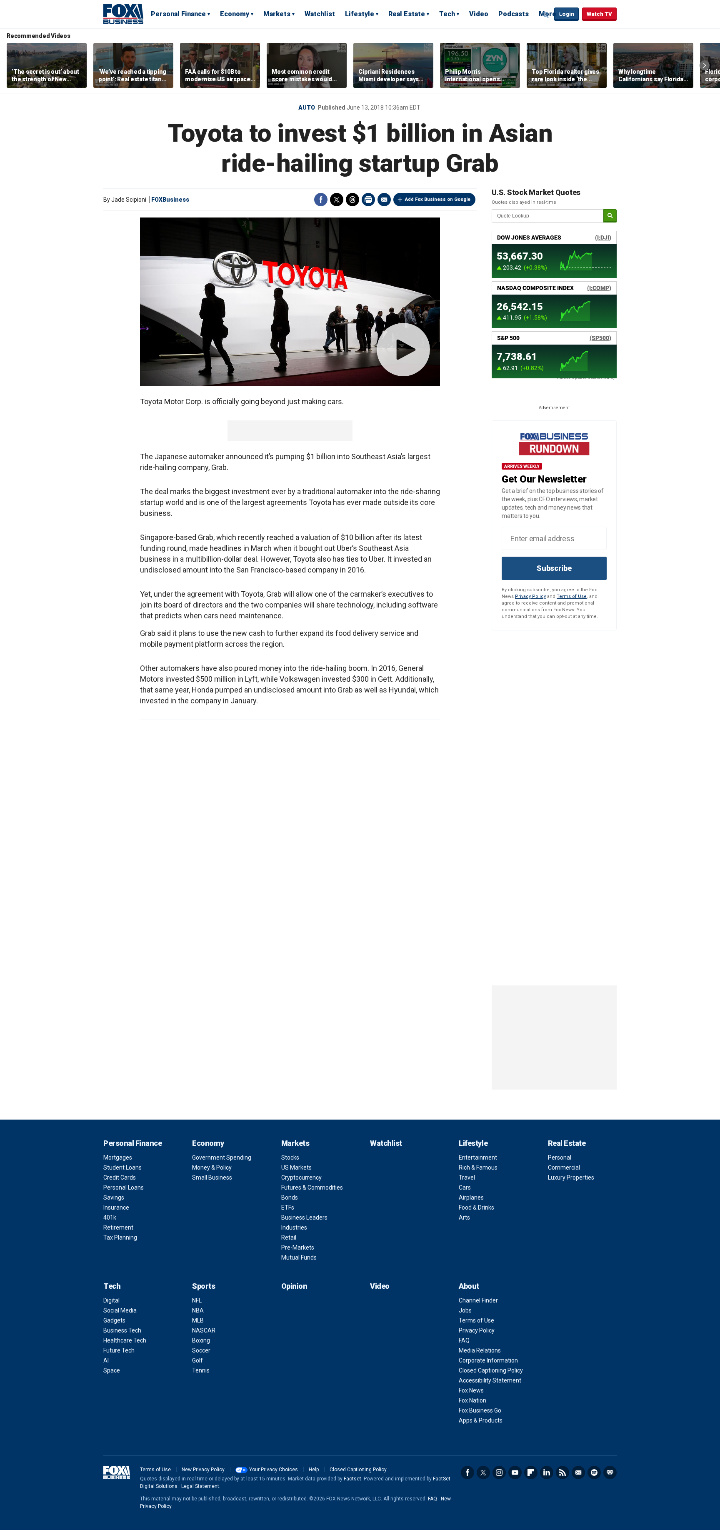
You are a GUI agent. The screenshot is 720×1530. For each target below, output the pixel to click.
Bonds (289, 1197)
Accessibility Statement (490, 1380)
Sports (203, 1286)
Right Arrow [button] (705, 65)
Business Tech (122, 1330)
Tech (447, 14)
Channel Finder (478, 1300)
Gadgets (114, 1320)
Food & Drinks (476, 1207)
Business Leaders (304, 1217)
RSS (562, 1472)
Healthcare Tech (124, 1340)
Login (566, 14)
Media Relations (480, 1350)
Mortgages (117, 1157)
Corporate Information (488, 1360)
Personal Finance (178, 14)
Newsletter (578, 1472)
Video (478, 14)
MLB (198, 1320)
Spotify (594, 1472)
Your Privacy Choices (273, 1469)
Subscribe (554, 568)
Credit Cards (119, 1177)
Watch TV (599, 14)
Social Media (120, 1310)
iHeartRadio (610, 1472)
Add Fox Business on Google (437, 199)
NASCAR (203, 1330)
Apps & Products (480, 1420)
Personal (559, 1157)
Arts (464, 1217)
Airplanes (471, 1197)
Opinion (294, 1286)
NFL (197, 1300)
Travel (467, 1177)
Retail (288, 1237)
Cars (465, 1187)
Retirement (118, 1227)
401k (109, 1217)
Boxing (201, 1340)
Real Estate (406, 14)
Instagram (499, 1472)
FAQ (464, 1340)
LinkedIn (546, 1472)
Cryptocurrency (301, 1177)
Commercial (564, 1167)
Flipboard (531, 1472)
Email (384, 199)
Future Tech (119, 1350)
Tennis (201, 1370)
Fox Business (123, 13)
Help (314, 1469)
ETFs (287, 1207)
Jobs (465, 1310)
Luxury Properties (571, 1177)
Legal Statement (200, 1486)
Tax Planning (120, 1237)
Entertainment (478, 1157)
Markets (276, 14)
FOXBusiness (170, 199)
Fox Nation (472, 1400)
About (469, 1286)
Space (111, 1370)
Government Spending (221, 1157)
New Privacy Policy (203, 1469)
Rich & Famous (478, 1167)
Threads (352, 199)
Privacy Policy (530, 596)
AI (106, 1360)
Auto (306, 107)
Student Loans (122, 1167)
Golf (197, 1360)
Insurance (116, 1207)
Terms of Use (572, 596)
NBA (198, 1310)
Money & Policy (212, 1167)
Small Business (212, 1177)
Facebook (321, 199)
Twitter (336, 199)
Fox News (471, 1390)
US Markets (296, 1167)
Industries (294, 1227)
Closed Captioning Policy (491, 1370)
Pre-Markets (297, 1247)
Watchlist (320, 14)
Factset (352, 1479)
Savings (113, 1197)
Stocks (290, 1157)
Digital (111, 1300)
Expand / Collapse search (546, 14)
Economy (234, 14)
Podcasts (513, 14)
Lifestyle (359, 14)
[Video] (290, 302)
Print (368, 199)
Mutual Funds (299, 1257)
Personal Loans (123, 1187)
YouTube (515, 1472)
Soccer (201, 1350)
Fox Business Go (480, 1410)
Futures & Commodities (312, 1187)
